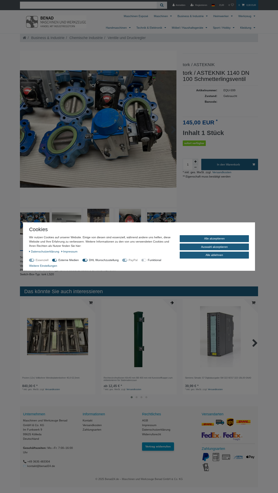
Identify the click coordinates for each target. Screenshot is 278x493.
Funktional (154, 259)
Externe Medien (68, 259)
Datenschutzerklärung (156, 429)
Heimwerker (221, 16)
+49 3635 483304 (38, 461)
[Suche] (162, 5)
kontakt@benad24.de (41, 466)
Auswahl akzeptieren (214, 246)
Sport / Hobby (222, 27)
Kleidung (246, 27)
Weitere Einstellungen (43, 265)
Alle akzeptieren (214, 238)
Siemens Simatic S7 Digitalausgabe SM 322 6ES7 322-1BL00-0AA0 (218, 378)
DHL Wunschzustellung (104, 259)
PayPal (133, 259)
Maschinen (161, 16)
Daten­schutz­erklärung (45, 251)
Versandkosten (221, 172)
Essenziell (42, 259)
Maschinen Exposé (136, 16)
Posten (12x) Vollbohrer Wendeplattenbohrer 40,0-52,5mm (51, 378)
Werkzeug (245, 16)
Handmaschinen (117, 27)
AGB (145, 420)
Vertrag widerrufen (158, 446)
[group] (57, 336)
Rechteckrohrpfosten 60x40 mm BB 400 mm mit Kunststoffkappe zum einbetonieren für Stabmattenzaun (138, 379)
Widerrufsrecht (151, 434)
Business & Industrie (191, 16)
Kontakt (87, 420)
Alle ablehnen (214, 254)
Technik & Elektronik (149, 27)
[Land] (213, 5)
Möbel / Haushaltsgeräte (188, 27)
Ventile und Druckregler (126, 38)
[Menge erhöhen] (195, 161)
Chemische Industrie (85, 38)
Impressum (149, 425)
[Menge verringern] (195, 167)
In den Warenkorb (228, 164)
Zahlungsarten (92, 429)
